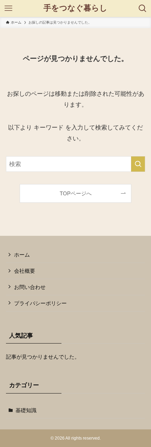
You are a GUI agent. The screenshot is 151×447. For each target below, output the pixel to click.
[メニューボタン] (8, 8)
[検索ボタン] (142, 8)
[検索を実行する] (138, 164)
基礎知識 (26, 410)
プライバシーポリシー (40, 303)
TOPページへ (76, 193)
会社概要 (24, 271)
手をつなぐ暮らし (75, 8)
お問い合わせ (30, 287)
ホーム (22, 255)
